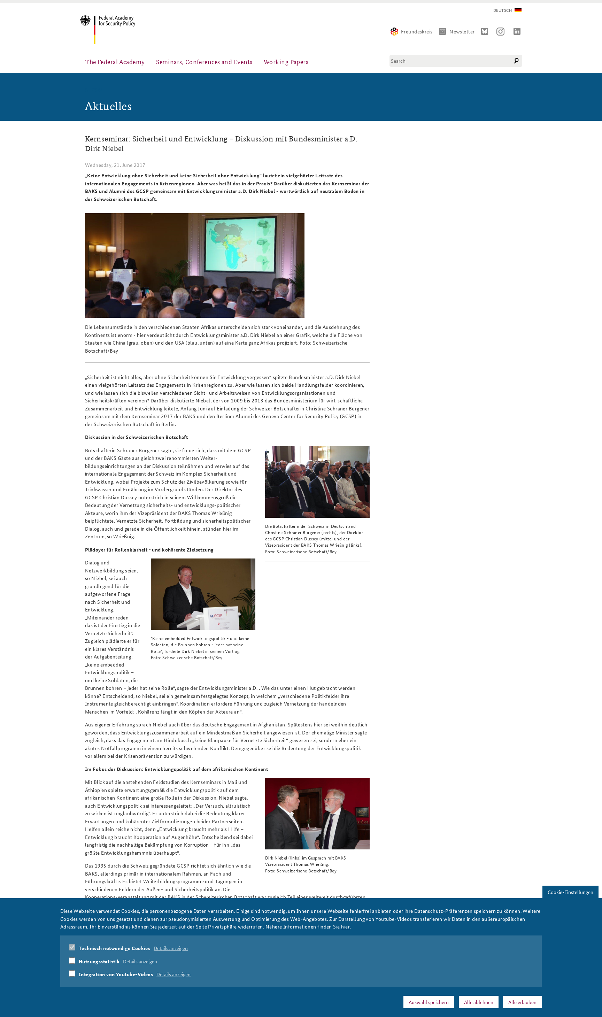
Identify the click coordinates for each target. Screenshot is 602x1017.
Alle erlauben (522, 1002)
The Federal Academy (115, 61)
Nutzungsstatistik (99, 961)
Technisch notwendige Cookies (114, 948)
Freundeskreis (417, 31)
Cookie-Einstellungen (570, 891)
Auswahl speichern (429, 1002)
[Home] (110, 29)
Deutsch (502, 10)
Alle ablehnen (478, 1002)
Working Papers (286, 61)
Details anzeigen (171, 948)
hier (345, 926)
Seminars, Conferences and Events (204, 61)
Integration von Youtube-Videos (116, 974)
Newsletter (462, 31)
